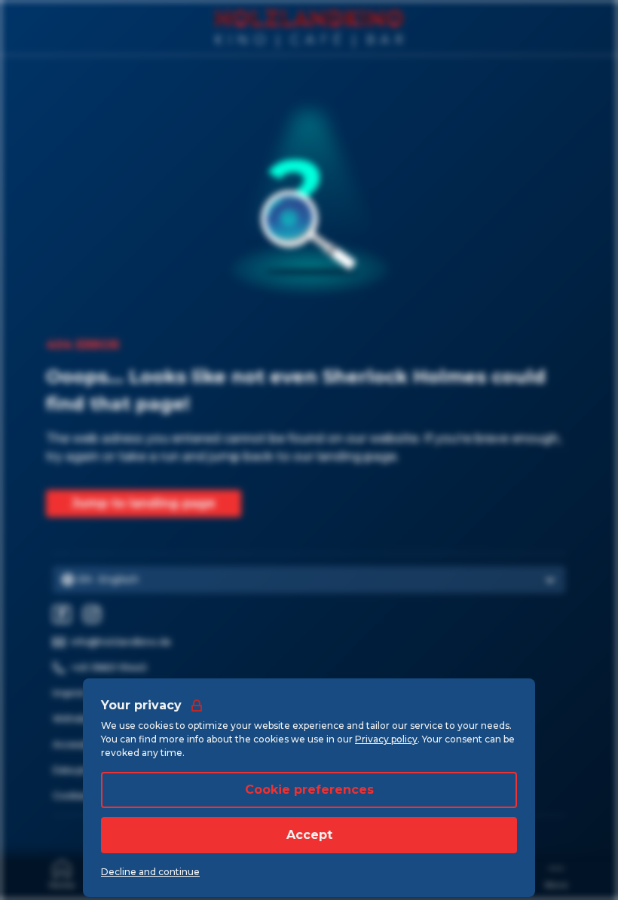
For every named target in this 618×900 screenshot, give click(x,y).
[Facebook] (62, 614)
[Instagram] (92, 614)
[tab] (62, 873)
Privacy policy (386, 739)
